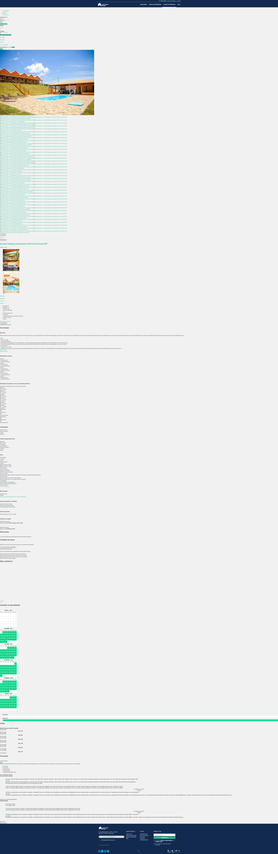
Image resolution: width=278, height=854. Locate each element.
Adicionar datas (3, 24)
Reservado (5, 714)
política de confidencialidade (166, 840)
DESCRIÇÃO (3, 240)
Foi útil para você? (139, 789)
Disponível (5, 718)
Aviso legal (142, 837)
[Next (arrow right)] (2, 238)
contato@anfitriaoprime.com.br (108, 840)
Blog (179, 4)
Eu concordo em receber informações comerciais (163, 844)
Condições (5, 11)
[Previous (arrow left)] (0, 238)
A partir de (2, 17)
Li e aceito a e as (164, 841)
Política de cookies (144, 835)
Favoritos (179, 1)
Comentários (6, 14)
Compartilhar (4, 323)
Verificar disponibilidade (5, 34)
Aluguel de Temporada (169, 4)
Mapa (4, 13)
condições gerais (158, 841)
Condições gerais (144, 834)
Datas (1, 20)
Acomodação (6, 10)
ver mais (8, 780)
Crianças (2, 31)
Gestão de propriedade (155, 4)
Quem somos (143, 4)
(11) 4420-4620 (162, 1)
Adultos (2, 25)
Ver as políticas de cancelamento (8, 547)
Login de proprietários (171, 1)
